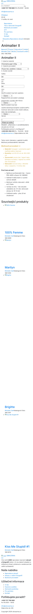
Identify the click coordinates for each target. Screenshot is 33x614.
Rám (2, 105)
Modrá (14, 51)
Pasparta (4, 98)
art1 (5, 30)
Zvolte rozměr (6, 71)
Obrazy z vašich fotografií (13, 575)
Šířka (3, 83)
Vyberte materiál (7, 61)
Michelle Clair (5, 51)
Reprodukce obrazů (16, 39)
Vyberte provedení (8, 66)
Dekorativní (18, 49)
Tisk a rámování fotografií (12, 25)
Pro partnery (8, 32)
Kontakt (6, 36)
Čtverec (10, 49)
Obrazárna (6, 39)
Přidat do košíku (7, 122)
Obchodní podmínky (11, 589)
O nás (6, 34)
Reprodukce (8, 23)
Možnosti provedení (10, 28)
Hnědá (26, 49)
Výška (3, 74)
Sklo (2, 93)
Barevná (4, 49)
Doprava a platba (10, 587)
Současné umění (22, 51)
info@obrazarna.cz (7, 11)
